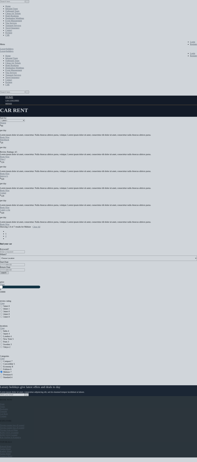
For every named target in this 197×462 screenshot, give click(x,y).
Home (9, 97)
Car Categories (12, 101)
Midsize (8, 104)
